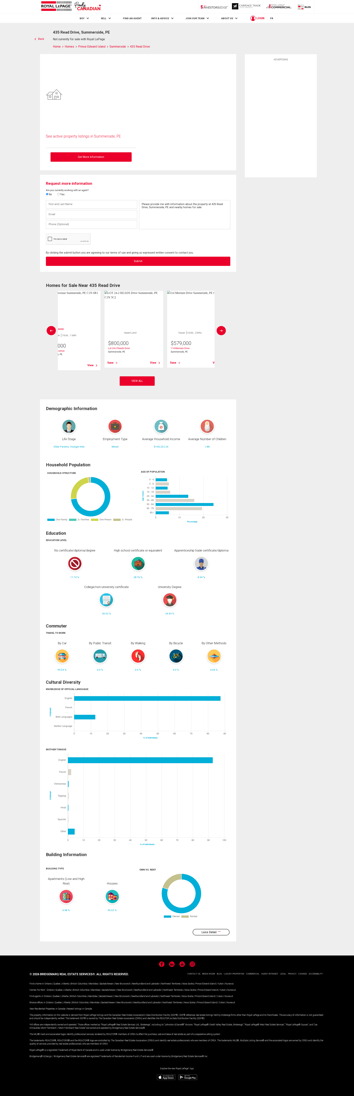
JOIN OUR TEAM (194, 18)
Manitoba (93, 983)
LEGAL (283, 974)
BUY (82, 18)
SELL (103, 18)
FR (271, 18)
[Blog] (304, 6)
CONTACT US (193, 974)
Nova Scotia (188, 983)
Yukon (220, 983)
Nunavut (229, 983)
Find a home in (37, 983)
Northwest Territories (171, 983)
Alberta (65, 983)
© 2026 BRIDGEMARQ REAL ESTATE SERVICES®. (63, 974)
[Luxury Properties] (246, 7)
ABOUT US (227, 18)
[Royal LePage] (71, 6)
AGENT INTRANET (269, 974)
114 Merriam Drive (180, 348)
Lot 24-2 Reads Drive (119, 348)
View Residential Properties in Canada (47, 1008)
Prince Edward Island (205, 983)
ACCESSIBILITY (316, 974)
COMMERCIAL (252, 974)
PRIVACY (292, 974)
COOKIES (302, 974)
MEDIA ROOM (208, 974)
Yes (62, 194)
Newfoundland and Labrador (145, 983)
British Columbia (79, 983)
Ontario (48, 983)
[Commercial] (279, 6)
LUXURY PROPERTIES (234, 974)
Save (110, 362)
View (90, 365)
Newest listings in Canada (79, 1008)
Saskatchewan (106, 983)
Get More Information (91, 157)
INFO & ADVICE (160, 18)
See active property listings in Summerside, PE (83, 136)
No (50, 194)
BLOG (219, 974)
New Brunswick (122, 983)
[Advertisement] (280, 118)
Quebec (56, 983)
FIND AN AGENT (132, 18)
